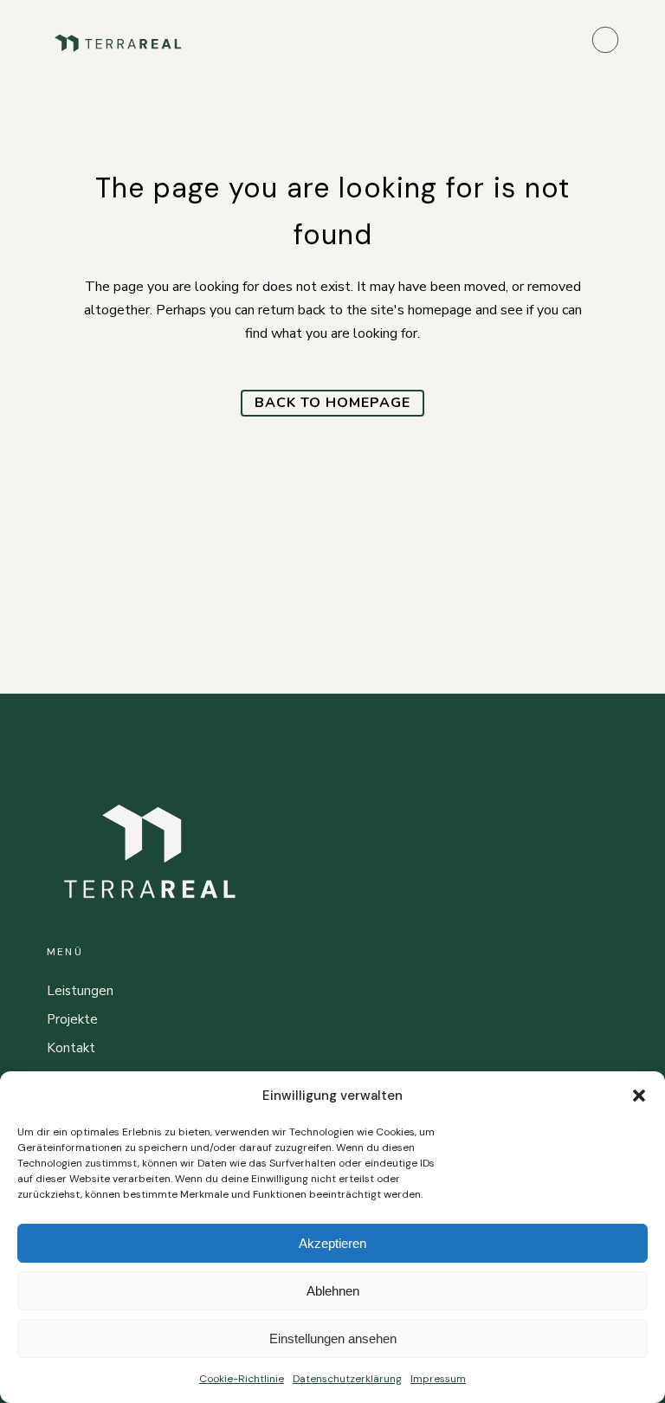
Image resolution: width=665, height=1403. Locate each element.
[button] (639, 1095)
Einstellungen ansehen (333, 1338)
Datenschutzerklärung (347, 1379)
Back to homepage (332, 402)
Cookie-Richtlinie (241, 1379)
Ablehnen (333, 1290)
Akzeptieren (332, 1243)
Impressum (438, 1379)
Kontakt (71, 1048)
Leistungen (80, 990)
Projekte (72, 1019)
